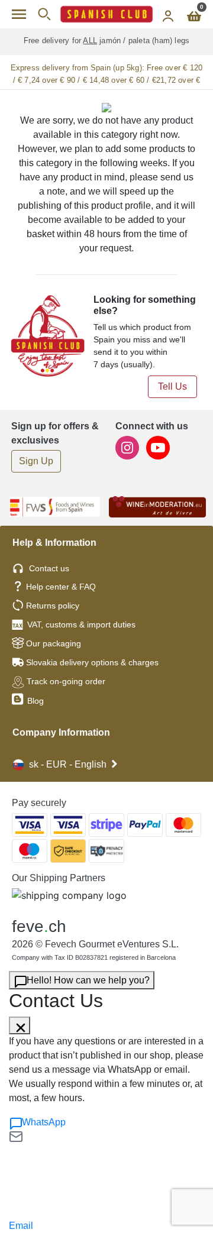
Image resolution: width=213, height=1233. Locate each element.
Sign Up (36, 461)
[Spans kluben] (106, 14)
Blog (34, 701)
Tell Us (172, 386)
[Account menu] (168, 14)
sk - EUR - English (68, 764)
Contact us (49, 568)
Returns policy (52, 605)
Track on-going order (66, 681)
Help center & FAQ (61, 586)
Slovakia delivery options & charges (92, 662)
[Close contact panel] (19, 1025)
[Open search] (44, 14)
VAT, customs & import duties (81, 624)
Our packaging (53, 643)
